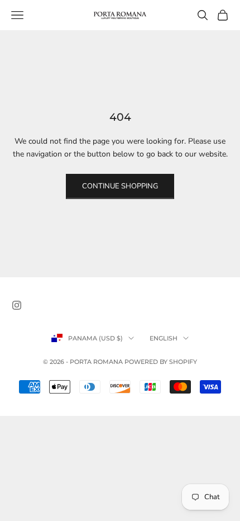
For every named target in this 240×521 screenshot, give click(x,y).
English (163, 338)
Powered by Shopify (160, 362)
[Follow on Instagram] (16, 305)
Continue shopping (120, 186)
